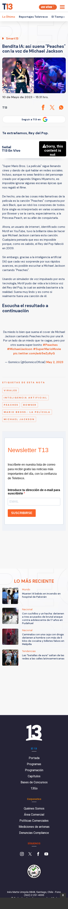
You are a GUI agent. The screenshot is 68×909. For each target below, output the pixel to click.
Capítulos (34, 776)
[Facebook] (38, 854)
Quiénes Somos (34, 808)
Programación (34, 770)
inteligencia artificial (25, 397)
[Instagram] (22, 854)
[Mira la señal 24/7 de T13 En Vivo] (48, 7)
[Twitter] (30, 854)
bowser (29, 404)
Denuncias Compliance (34, 833)
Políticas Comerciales (34, 820)
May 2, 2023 (54, 362)
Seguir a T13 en (31, 119)
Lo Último (8, 16)
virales (10, 390)
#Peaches (50, 345)
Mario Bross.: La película (27, 412)
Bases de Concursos (34, 782)
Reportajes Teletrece (33, 16)
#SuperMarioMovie (47, 349)
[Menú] (62, 7)
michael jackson (19, 419)
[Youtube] (46, 854)
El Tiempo (58, 16)
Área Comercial (34, 814)
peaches (11, 404)
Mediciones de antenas (34, 827)
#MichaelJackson (19, 349)
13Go (34, 788)
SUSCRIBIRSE (21, 513)
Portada (34, 758)
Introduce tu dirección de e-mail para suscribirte (34, 491)
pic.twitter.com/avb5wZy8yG (34, 353)
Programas (34, 764)
